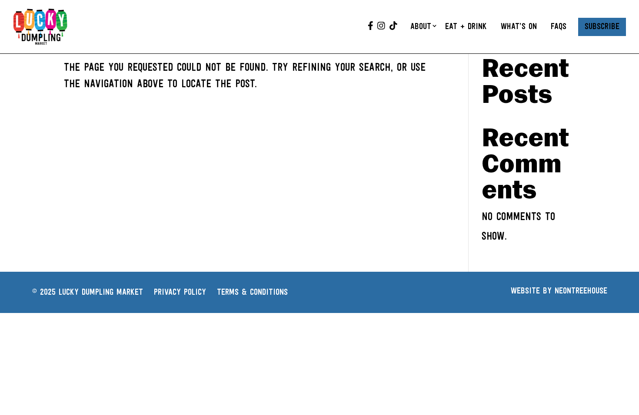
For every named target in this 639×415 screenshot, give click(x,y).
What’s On (519, 27)
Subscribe (602, 27)
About (420, 27)
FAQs (558, 27)
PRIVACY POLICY (180, 292)
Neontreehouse (581, 291)
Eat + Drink (466, 27)
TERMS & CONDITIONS (252, 292)
